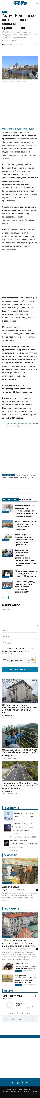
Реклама (13, 1091)
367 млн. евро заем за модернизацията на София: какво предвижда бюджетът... (19, 943)
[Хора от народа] (20, 871)
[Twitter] (16, 51)
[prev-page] (3, 597)
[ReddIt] (27, 51)
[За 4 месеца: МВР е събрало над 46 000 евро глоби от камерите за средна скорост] (20, 771)
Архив (20, 1091)
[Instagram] (17, 1082)
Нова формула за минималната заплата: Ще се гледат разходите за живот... (26, 966)
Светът (5, 12)
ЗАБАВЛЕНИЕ (10, 855)
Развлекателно (7, 883)
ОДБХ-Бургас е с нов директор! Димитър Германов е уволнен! (19, 751)
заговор (33, 475)
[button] (3, 3)
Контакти (27, 1091)
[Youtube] (27, 1082)
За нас (15, 1089)
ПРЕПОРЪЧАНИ (11, 909)
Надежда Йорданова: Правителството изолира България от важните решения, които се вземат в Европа (25, 511)
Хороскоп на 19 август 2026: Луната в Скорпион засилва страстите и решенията (22, 826)
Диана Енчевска (7, 44)
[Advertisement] (20, 105)
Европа (25, 475)
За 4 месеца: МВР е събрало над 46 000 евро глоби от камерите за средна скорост (20, 785)
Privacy (35, 1091)
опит (4, 478)
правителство (13, 478)
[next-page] (7, 597)
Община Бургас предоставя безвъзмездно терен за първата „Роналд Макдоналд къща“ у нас (19, 708)
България (5, 511)
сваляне (23, 478)
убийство (31, 478)
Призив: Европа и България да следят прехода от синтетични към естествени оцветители (25, 539)
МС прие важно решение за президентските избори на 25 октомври (25, 573)
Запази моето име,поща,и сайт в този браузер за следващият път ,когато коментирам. (17, 651)
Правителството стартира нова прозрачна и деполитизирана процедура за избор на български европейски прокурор (25, 558)
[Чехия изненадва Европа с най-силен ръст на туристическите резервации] (7, 524)
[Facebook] (10, 51)
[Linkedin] (21, 51)
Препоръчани (6, 527)
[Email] (32, 51)
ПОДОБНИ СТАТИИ (9, 499)
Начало (8, 1089)
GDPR (30, 1089)
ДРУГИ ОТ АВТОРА (25, 499)
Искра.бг (4, 890)
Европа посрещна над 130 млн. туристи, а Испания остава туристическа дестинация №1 (24, 587)
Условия (5, 1091)
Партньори (23, 1089)
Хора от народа (10, 886)
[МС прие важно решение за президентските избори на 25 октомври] (7, 574)
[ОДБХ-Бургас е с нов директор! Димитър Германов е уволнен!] (20, 734)
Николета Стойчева (8, 949)
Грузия (19, 475)
